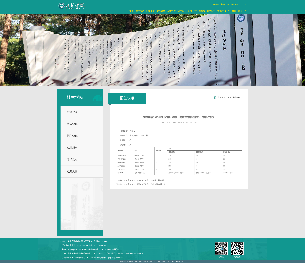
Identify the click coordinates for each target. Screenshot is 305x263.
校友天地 (225, 4)
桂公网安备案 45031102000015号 (145, 261)
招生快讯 (72, 135)
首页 (229, 98)
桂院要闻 (72, 111)
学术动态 (72, 159)
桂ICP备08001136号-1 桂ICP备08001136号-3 (171, 261)
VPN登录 (215, 4)
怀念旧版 (235, 4)
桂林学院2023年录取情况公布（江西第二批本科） (145, 180)
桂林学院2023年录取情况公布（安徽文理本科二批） (146, 184)
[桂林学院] (71, 6)
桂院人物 (72, 171)
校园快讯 (72, 123)
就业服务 (72, 147)
